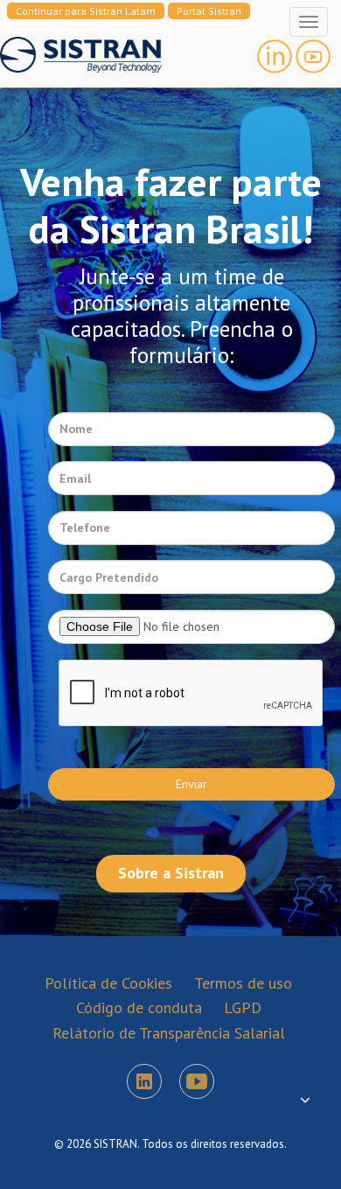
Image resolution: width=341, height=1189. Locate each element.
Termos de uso (243, 983)
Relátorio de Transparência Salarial (168, 1033)
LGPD (242, 1007)
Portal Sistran (209, 10)
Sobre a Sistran (171, 873)
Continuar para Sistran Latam (86, 10)
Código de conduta (139, 1007)
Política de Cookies (108, 983)
